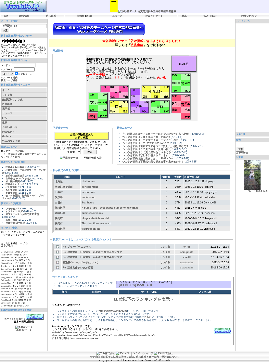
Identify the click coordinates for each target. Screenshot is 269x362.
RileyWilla (6, 292)
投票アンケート (154, 15)
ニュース (117, 15)
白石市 (59, 202)
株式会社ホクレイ (15, 184)
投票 (4, 122)
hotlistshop (88, 197)
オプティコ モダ (14, 211)
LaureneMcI (6, 303)
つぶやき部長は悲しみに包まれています (146, 155)
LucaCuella (6, 260)
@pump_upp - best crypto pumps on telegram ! (110, 207)
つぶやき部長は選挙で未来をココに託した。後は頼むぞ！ (155, 146)
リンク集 (7, 94)
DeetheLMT (6, 297)
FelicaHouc (6, 294)
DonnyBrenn (7, 252)
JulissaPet (6, 280)
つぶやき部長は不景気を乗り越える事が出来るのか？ (153, 161)
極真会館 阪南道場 (15, 222)
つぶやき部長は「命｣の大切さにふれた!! (145, 143)
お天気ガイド (10, 131)
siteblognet (88, 181)
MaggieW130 (7, 277)
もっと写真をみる (258, 191)
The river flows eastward (96, 223)
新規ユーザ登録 (9, 80)
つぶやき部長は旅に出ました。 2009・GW (149, 158)
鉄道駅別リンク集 (12, 99)
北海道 (59, 181)
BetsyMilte (6, 272)
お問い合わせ (249, 15)
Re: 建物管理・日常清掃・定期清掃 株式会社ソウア (92, 252)
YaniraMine (6, 283)
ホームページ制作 (99, 29)
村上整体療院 (13, 181)
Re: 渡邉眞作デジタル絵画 (78, 267)
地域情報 (24, 15)
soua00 (186, 257)
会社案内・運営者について (164, 356)
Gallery (6, 136)
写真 (184, 15)
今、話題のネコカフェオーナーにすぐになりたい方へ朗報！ (156, 133)
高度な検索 (242, 153)
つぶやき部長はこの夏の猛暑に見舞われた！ (147, 149)
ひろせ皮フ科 (13, 208)
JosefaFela (6, 269)
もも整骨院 (11, 189)
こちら (148, 317)
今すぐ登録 (7, 246)
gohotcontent (90, 186)
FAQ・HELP (210, 15)
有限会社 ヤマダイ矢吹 (18, 178)
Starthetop (88, 202)
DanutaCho (6, 286)
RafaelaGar (6, 255)
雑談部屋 (60, 207)
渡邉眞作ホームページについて (80, 262)
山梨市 (59, 192)
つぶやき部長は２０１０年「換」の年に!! (146, 137)
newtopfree (88, 192)
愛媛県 (59, 197)
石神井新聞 (11, 219)
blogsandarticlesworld (95, 218)
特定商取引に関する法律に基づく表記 (112, 356)
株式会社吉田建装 (15, 175)
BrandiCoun (6, 289)
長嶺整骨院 (11, 192)
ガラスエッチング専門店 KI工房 (22, 214)
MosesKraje (6, 263)
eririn (186, 246)
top (6, 15)
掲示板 (80, 15)
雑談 (88, 15)
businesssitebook (92, 213)
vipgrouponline (91, 228)
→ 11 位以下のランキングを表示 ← (141, 299)
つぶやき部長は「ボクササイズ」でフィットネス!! (151, 139)
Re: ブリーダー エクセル (77, 246)
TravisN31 (6, 274)
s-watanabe (186, 262)
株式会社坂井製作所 (16, 167)
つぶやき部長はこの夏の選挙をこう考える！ (147, 152)
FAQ (4, 117)
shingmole (186, 252)
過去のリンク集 (11, 140)
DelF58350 (6, 306)
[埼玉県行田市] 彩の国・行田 (135, 285)
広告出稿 (51, 15)
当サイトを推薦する (15, 318)
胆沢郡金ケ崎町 (64, 186)
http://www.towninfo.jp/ (113, 310)
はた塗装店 (11, 187)
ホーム (6, 90)
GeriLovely (6, 266)
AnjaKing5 (6, 300)
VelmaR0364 (7, 257)
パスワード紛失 (9, 77)
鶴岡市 (59, 218)
